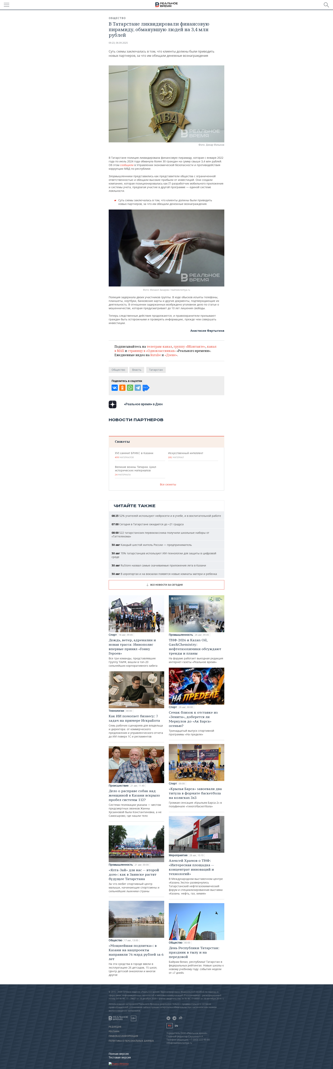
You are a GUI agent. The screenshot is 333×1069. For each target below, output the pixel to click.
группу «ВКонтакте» (189, 346)
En (176, 1025)
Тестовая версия (120, 1057)
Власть (136, 370)
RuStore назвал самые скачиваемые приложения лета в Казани (159, 565)
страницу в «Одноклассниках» (152, 351)
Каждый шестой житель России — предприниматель (152, 545)
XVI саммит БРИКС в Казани (134, 455)
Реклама (114, 1031)
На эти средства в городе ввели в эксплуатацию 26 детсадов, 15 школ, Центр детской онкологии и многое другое (136, 960)
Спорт (113, 634)
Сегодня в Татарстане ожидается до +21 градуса (148, 524)
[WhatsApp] (130, 388)
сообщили (127, 165)
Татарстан (156, 370)
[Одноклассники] (122, 388)
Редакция (115, 1027)
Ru (169, 1025)
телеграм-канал (159, 346)
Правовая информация (123, 1036)
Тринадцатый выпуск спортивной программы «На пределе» (193, 723)
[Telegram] (138, 388)
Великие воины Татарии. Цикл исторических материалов (135, 470)
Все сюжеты (168, 484)
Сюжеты (122, 441)
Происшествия (119, 785)
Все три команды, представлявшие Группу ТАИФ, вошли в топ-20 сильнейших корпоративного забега (133, 652)
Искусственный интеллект (185, 455)
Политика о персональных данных (131, 1041)
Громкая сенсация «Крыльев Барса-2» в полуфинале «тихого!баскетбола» (195, 797)
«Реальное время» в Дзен (143, 404)
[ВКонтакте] (115, 388)
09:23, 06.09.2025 (118, 42)
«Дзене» (171, 355)
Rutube (155, 355)
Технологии (116, 710)
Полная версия (119, 1054)
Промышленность (121, 864)
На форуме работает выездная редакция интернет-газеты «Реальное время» (196, 651)
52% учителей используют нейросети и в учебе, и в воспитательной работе (166, 516)
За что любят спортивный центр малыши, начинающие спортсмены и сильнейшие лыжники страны (134, 880)
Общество (117, 18)
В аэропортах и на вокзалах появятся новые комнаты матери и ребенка (164, 574)
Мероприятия (178, 855)
